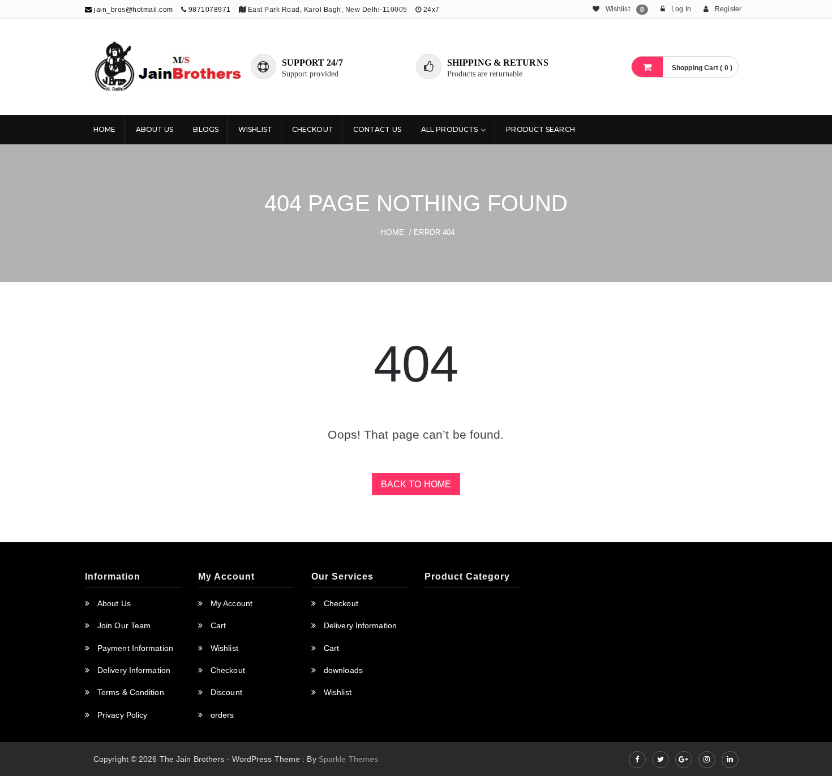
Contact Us (377, 129)
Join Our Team (124, 625)
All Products (449, 129)
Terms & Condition (130, 692)
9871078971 (209, 10)
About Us (155, 129)
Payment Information (135, 648)
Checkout (312, 129)
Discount (226, 692)
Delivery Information (133, 670)
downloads (343, 670)
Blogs (205, 129)
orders (222, 714)
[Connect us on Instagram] (706, 759)
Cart (218, 625)
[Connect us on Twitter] (660, 759)
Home (104, 129)
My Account (231, 603)
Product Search (540, 129)
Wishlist (255, 129)
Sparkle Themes (348, 759)
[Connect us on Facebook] (637, 759)
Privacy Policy (122, 714)
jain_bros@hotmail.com (132, 10)
